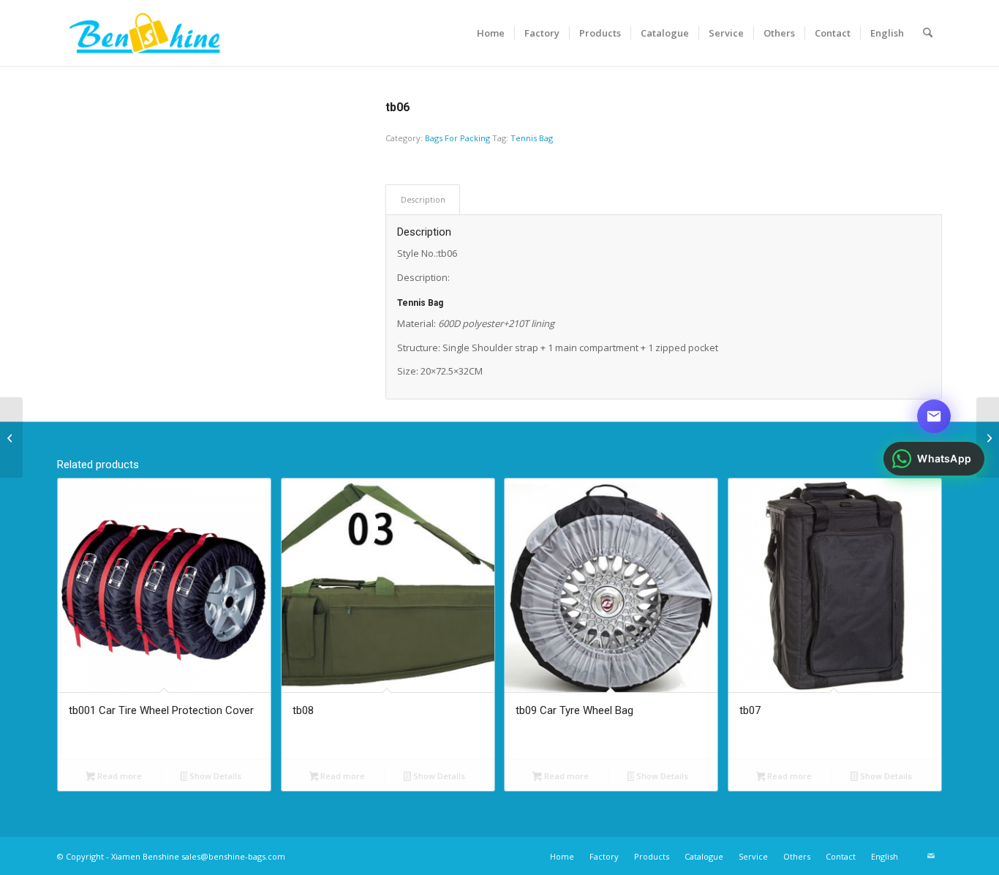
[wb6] (11, 437)
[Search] (927, 33)
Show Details (214, 775)
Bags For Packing (457, 137)
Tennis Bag (531, 137)
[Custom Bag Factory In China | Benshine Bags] (144, 33)
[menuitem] (490, 33)
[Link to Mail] (931, 856)
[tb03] (987, 437)
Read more (118, 775)
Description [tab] (423, 199)
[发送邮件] (934, 416)
